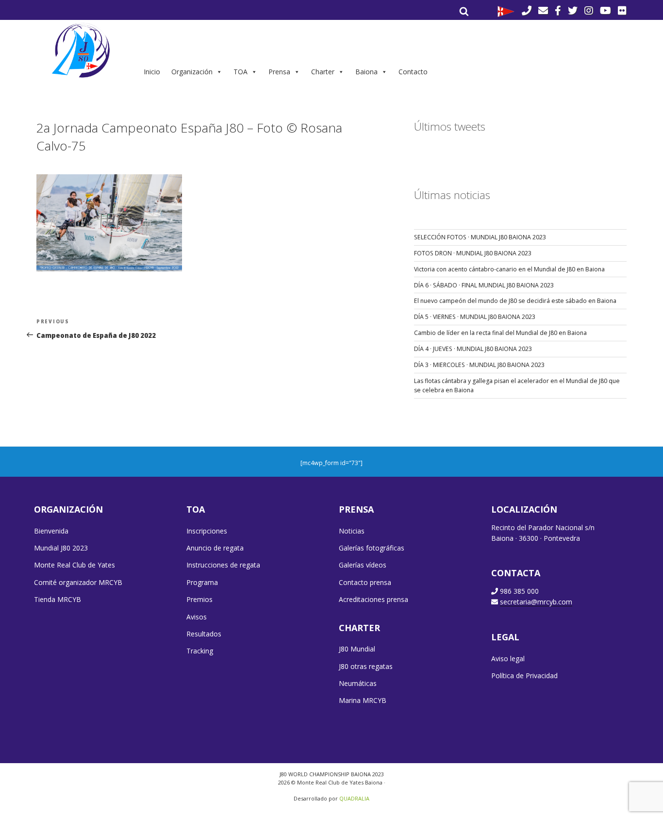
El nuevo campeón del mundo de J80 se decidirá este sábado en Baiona (515, 301)
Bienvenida (51, 530)
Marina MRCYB (362, 700)
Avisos (196, 616)
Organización (192, 71)
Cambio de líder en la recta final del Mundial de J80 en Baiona (500, 333)
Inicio (152, 71)
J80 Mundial (357, 648)
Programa (202, 582)
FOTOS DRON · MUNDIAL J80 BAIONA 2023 (472, 253)
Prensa (279, 71)
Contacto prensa (365, 582)
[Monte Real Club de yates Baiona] (506, 10)
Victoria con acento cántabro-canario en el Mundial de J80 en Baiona (509, 269)
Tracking (199, 650)
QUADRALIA (354, 798)
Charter (322, 71)
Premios (199, 599)
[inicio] (81, 50)
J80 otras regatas (366, 666)
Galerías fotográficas (371, 547)
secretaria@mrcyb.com (536, 601)
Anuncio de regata (215, 547)
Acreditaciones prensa (373, 599)
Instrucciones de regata (223, 564)
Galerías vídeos (362, 564)
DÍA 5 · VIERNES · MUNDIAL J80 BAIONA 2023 (474, 317)
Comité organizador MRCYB (78, 582)
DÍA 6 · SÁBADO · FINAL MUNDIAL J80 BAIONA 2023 (484, 285)
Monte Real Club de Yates (74, 564)
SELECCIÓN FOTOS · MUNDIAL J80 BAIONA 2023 (480, 237)
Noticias (352, 530)
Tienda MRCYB (57, 599)
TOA (240, 71)
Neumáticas (358, 683)
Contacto (413, 71)
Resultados (203, 633)
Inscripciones (206, 530)
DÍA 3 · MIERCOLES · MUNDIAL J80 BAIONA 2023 (479, 365)
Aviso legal (508, 658)
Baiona (366, 71)
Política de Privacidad (524, 675)
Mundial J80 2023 (61, 547)
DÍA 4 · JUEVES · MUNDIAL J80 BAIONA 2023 (473, 349)
